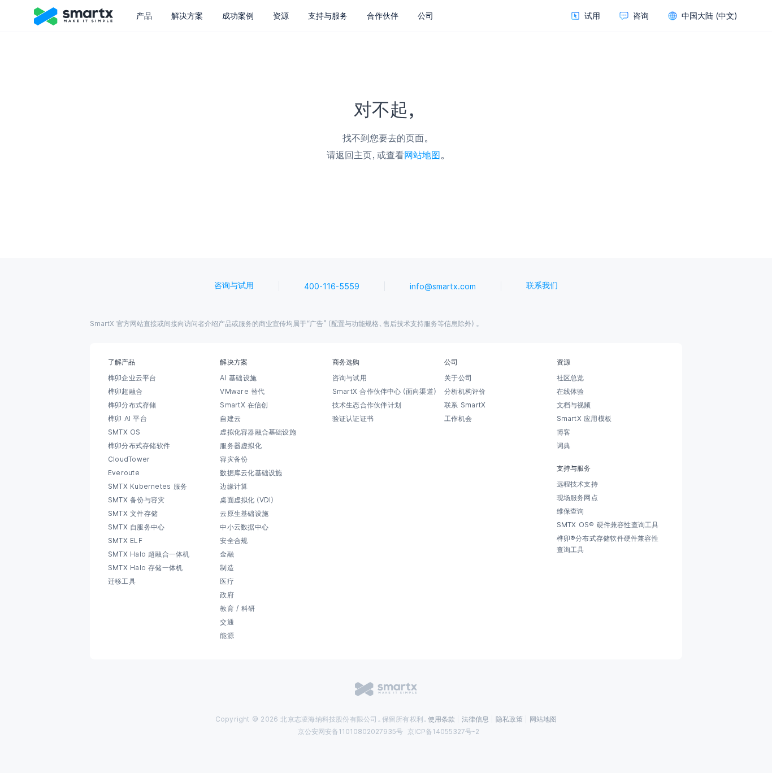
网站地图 (422, 154)
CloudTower (129, 459)
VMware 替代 (242, 391)
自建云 (230, 418)
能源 (226, 635)
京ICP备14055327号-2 (443, 731)
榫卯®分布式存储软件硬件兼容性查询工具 (607, 544)
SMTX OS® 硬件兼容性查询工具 (608, 525)
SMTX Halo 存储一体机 (145, 567)
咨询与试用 (234, 285)
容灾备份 (234, 459)
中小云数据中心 (244, 527)
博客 (563, 432)
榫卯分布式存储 (132, 405)
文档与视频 (574, 405)
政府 (226, 595)
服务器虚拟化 (240, 445)
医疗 (226, 581)
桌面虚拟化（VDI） (247, 500)
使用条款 (441, 719)
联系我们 (542, 285)
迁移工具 (122, 581)
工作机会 (458, 418)
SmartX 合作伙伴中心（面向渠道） (385, 391)
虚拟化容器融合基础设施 (258, 432)
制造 (226, 567)
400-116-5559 (331, 286)
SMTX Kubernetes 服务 (147, 486)
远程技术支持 (577, 484)
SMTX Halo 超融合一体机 (149, 554)
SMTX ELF (125, 540)
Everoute (124, 473)
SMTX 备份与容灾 (136, 500)
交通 (226, 622)
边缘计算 (234, 486)
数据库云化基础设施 (251, 473)
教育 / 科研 (237, 608)
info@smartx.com (443, 286)
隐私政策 (509, 719)
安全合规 (234, 540)
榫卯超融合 (125, 391)
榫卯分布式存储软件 (139, 445)
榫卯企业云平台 (132, 378)
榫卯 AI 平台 (127, 418)
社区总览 (570, 378)
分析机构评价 (464, 391)
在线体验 (570, 391)
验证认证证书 (353, 418)
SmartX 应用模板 (584, 418)
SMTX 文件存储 (133, 513)
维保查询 (570, 511)
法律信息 (475, 719)
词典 (563, 445)
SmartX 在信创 (244, 405)
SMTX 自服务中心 (136, 527)
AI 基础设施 (238, 378)
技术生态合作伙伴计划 (366, 405)
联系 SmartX (464, 405)
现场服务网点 (577, 497)
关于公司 (458, 378)
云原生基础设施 (244, 513)
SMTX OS (124, 432)
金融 (226, 554)
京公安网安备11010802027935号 (350, 731)
